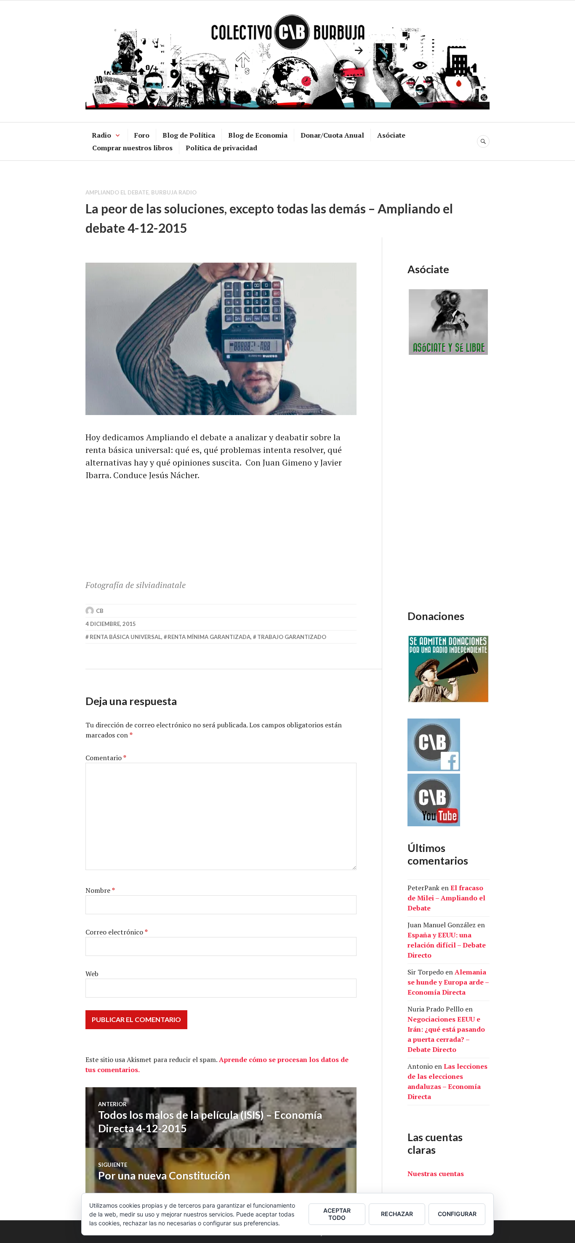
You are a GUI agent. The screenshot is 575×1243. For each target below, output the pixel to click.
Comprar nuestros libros (132, 147)
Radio (101, 135)
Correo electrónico (116, 932)
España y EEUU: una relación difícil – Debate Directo (446, 945)
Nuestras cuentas (435, 1173)
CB (100, 610)
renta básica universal (125, 636)
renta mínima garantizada (209, 636)
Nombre (100, 890)
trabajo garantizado (291, 636)
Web (91, 973)
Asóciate (391, 135)
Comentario (105, 757)
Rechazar (397, 1213)
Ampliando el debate (117, 192)
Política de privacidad (221, 147)
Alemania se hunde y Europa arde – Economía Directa (448, 982)
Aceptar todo (337, 1214)
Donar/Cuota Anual (332, 135)
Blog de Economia (258, 135)
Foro (141, 135)
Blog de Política (188, 135)
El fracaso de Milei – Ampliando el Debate (446, 898)
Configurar (457, 1213)
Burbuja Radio (174, 192)
